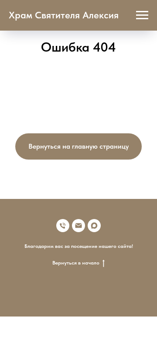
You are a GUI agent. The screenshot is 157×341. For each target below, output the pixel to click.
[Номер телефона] (62, 225)
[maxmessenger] (94, 225)
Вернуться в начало (75, 263)
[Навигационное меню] (142, 15)
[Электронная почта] (78, 225)
